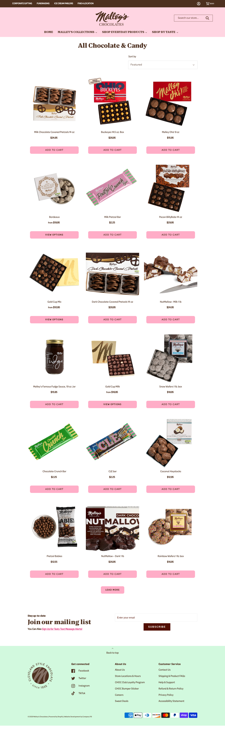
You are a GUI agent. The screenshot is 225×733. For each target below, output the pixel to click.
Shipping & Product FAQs (172, 676)
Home (48, 32)
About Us (120, 670)
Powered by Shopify (56, 717)
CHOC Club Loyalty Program (130, 682)
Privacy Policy (166, 695)
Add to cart (54, 150)
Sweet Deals (121, 701)
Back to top (112, 653)
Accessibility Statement (171, 701)
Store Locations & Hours (128, 676)
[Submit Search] (207, 18)
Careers (119, 695)
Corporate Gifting (22, 3)
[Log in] (200, 3)
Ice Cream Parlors (63, 3)
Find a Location (86, 3)
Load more (112, 590)
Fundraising (43, 3)
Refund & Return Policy (171, 688)
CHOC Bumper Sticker (127, 688)
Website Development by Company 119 (78, 717)
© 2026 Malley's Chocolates (38, 717)
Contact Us (165, 670)
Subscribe (157, 627)
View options (46, 234)
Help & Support (167, 682)
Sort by (132, 56)
